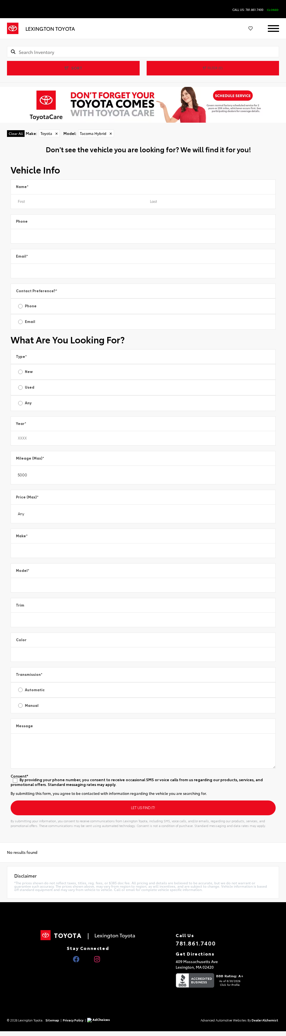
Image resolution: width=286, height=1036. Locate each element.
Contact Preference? (36, 291)
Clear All (16, 133)
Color (21, 640)
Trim (20, 605)
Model (22, 570)
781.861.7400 (196, 943)
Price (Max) (27, 497)
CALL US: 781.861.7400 (247, 9)
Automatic (35, 690)
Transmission (29, 674)
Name (22, 186)
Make (22, 536)
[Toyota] (12, 28)
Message (24, 726)
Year (21, 423)
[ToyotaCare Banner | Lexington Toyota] (143, 105)
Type (21, 356)
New (29, 371)
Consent (19, 776)
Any (28, 403)
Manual (32, 705)
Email (22, 256)
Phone (22, 221)
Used (29, 387)
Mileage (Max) (30, 458)
